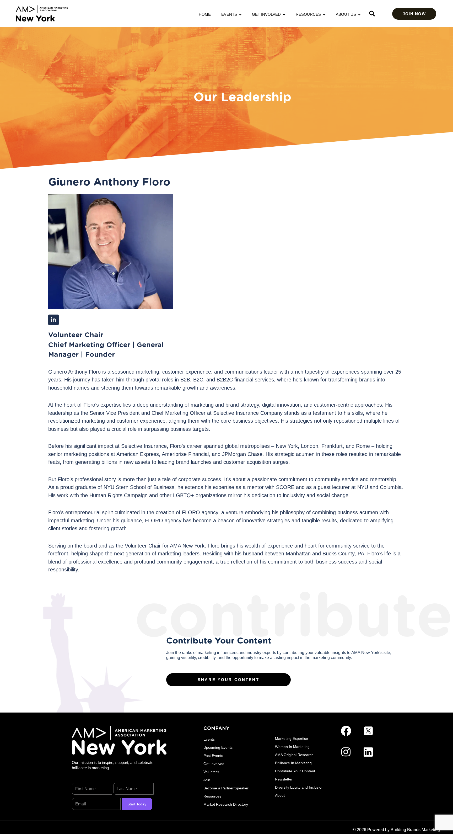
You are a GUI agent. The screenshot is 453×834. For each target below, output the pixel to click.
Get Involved (267, 14)
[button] (372, 13)
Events (230, 14)
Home (205, 14)
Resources (309, 14)
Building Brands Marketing (415, 829)
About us (347, 14)
